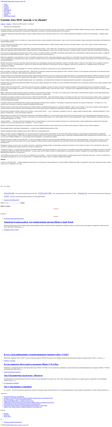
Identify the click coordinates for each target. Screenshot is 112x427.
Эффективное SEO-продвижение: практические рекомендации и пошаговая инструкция (29, 402)
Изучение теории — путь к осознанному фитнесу (18, 399)
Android (6, 5)
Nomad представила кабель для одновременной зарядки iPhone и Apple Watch (25, 405)
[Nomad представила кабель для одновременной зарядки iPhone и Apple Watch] (14, 218)
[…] (23, 227)
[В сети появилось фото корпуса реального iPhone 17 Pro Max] (9, 360)
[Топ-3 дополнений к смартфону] (11, 383)
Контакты (6, 415)
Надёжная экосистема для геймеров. (14, 396)
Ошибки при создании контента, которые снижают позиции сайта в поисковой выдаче (28, 398)
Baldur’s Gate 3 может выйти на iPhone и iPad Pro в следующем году (23, 407)
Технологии (7, 13)
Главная (6, 413)
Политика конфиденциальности (13, 422)
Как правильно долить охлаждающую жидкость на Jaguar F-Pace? (22, 404)
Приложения (7, 10)
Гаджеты (6, 7)
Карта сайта (7, 416)
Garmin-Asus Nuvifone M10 (11, 200)
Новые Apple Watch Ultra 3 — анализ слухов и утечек (19, 401)
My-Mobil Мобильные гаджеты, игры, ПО (16, 425)
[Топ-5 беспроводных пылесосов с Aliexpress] (12, 372)
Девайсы (6, 8)
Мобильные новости (9, 16)
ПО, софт (6, 11)
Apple (5, 4)
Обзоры (6, 14)
